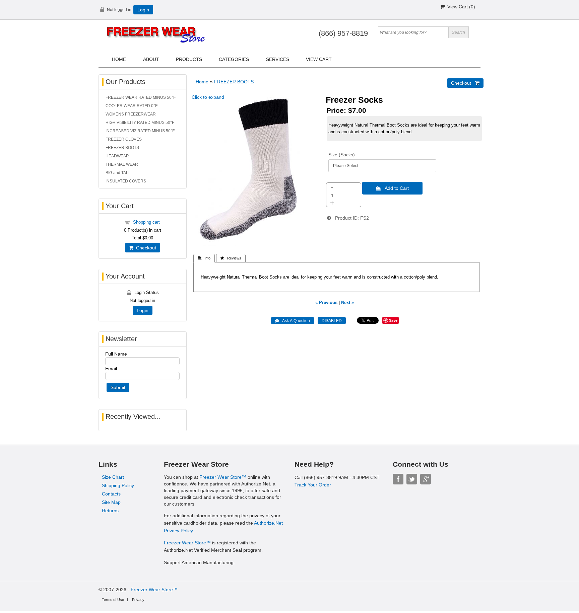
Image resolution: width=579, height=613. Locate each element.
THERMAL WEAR (122, 164)
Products (189, 59)
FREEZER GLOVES (124, 139)
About (151, 59)
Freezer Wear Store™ (222, 477)
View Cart (319, 59)
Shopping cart (146, 222)
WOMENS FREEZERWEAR (131, 114)
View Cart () (460, 6)
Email (111, 368)
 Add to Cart (392, 188)
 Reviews (230, 258)
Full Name (116, 354)
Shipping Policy (118, 485)
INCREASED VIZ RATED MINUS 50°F (140, 131)
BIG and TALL (118, 172)
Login (143, 9)
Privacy (138, 600)
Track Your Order (313, 484)
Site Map (111, 502)
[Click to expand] (253, 244)
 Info (204, 258)
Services (277, 59)
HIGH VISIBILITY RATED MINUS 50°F (140, 122)
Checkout (144, 247)
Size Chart (113, 477)
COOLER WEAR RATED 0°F (131, 105)
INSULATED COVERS (126, 181)
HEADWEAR (117, 156)
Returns (110, 510)
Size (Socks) (341, 154)
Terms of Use (113, 600)
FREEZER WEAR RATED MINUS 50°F (141, 97)
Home (119, 59)
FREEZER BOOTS (234, 81)
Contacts (111, 493)
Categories (234, 59)
